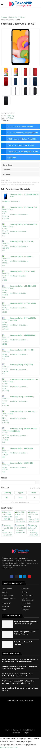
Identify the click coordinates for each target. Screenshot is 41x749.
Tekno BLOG (6, 603)
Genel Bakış (7, 165)
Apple (20, 493)
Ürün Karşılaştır (28, 595)
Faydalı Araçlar (7, 595)
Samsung (15, 189)
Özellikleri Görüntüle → (11, 201)
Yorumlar (6, 174)
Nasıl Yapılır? (7, 589)
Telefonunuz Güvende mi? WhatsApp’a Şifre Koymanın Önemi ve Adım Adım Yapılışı (18, 682)
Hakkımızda (16, 733)
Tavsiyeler (25, 609)
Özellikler (6, 170)
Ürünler (25, 592)
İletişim (26, 733)
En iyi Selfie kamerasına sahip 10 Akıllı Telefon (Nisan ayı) (26, 622)
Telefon (11, 118)
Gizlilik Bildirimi (27, 730)
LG (34, 497)
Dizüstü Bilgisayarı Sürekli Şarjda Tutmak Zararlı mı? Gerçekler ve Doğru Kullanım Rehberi (20, 660)
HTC (7, 497)
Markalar (25, 589)
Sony (20, 497)
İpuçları (5, 592)
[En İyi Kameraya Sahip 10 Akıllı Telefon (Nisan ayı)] (7, 634)
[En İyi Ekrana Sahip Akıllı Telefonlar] (7, 644)
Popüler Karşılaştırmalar (28, 599)
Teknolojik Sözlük (8, 598)
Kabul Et (3, 747)
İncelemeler (26, 606)
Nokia (33, 493)
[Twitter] (20, 576)
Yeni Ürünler (26, 603)
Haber (4, 609)
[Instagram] (16, 576)
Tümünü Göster (35, 488)
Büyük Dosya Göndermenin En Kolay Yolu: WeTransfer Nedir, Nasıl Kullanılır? (17, 675)
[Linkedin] (24, 576)
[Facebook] (11, 576)
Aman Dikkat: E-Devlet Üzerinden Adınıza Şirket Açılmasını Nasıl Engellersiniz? (19, 668)
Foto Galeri (6, 606)
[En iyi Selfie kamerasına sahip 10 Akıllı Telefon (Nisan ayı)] (7, 624)
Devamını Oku (12, 747)
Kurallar (16, 730)
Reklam (6, 730)
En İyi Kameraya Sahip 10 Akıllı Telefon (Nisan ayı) (25, 633)
